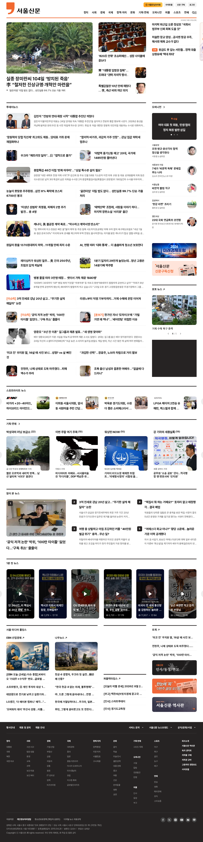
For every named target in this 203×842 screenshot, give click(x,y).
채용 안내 (40, 727)
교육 (28, 761)
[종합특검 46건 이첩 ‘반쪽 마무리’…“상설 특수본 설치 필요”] (18, 175)
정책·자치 (122, 12)
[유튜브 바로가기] (181, 819)
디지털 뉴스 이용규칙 (72, 819)
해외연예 (157, 791)
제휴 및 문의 (25, 727)
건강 (115, 780)
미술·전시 (117, 756)
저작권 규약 (186, 759)
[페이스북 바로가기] (163, 819)
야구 (156, 746)
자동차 (49, 761)
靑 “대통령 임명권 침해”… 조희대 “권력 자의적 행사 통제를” (113, 74)
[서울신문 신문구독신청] (174, 268)
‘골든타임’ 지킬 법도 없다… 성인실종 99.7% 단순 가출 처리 (37, 90)
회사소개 (185, 741)
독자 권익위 (186, 750)
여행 (115, 775)
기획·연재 (144, 12)
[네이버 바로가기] (188, 819)
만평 (135, 777)
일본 (69, 756)
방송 (156, 782)
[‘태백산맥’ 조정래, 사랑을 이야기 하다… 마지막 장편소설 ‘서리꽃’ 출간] (85, 209)
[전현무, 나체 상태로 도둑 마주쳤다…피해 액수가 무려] (11, 371)
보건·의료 (30, 770)
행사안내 (10, 727)
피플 (167, 12)
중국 (69, 751)
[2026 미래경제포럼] (174, 250)
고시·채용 (96, 761)
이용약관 (9, 819)
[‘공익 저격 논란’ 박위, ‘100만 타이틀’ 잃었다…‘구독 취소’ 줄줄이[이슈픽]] (11, 317)
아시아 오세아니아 (74, 765)
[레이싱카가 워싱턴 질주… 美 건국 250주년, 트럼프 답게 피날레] (11, 263)
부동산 (49, 751)
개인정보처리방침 (24, 819)
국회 (8, 751)
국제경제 (70, 746)
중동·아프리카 (72, 761)
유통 (48, 765)
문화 (132, 12)
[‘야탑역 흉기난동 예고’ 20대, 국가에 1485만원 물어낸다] (85, 155)
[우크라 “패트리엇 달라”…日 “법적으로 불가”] (11, 155)
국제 (110, 12)
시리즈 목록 (138, 746)
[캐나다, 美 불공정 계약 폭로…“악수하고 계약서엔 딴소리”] (18, 229)
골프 (156, 756)
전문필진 (136, 772)
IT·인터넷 (50, 775)
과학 (28, 765)
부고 (135, 802)
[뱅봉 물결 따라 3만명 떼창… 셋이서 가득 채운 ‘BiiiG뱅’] (18, 282)
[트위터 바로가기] (169, 819)
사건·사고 (30, 746)
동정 (135, 798)
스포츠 (177, 12)
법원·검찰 (30, 751)
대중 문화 (117, 765)
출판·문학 (117, 761)
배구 (156, 765)
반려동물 (116, 784)
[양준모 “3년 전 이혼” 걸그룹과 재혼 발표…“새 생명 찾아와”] (18, 336)
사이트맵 (185, 769)
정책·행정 (96, 746)
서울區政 (97, 756)
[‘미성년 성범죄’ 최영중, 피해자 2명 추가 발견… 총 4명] (11, 209)
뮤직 (156, 796)
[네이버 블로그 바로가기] (194, 819)
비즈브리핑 (51, 784)
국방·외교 (10, 761)
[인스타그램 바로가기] (175, 819)
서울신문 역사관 (188, 745)
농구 (156, 761)
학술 (115, 751)
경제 (102, 12)
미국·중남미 (71, 770)
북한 (8, 756)
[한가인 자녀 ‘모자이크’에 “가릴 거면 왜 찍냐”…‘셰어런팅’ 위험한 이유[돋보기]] (85, 317)
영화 (115, 789)
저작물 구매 (186, 755)
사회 (94, 12)
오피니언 (157, 12)
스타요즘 (157, 801)
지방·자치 (96, 751)
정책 (48, 780)
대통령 (9, 746)
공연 (115, 794)
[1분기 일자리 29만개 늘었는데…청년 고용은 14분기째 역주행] (85, 263)
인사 (135, 793)
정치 (86, 12)
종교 (115, 770)
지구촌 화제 (71, 780)
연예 (186, 12)
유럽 (69, 775)
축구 (156, 751)
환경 (28, 756)
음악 (115, 746)
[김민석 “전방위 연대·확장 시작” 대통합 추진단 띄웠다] (18, 121)
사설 (135, 763)
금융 (48, 756)
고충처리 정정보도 (189, 764)
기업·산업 (50, 746)
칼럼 (135, 767)
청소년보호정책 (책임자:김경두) (47, 819)
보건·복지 (30, 775)
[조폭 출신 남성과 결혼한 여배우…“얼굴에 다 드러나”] (85, 371)
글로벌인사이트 (73, 784)
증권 (48, 770)
